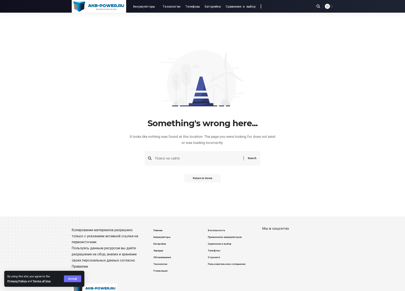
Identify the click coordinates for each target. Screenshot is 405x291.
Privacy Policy (17, 281)
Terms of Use (42, 281)
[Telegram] (270, 238)
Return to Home (202, 178)
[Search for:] (197, 158)
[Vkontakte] (264, 238)
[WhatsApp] (276, 238)
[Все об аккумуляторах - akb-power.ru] (99, 6)
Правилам (80, 266)
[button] (72, 278)
